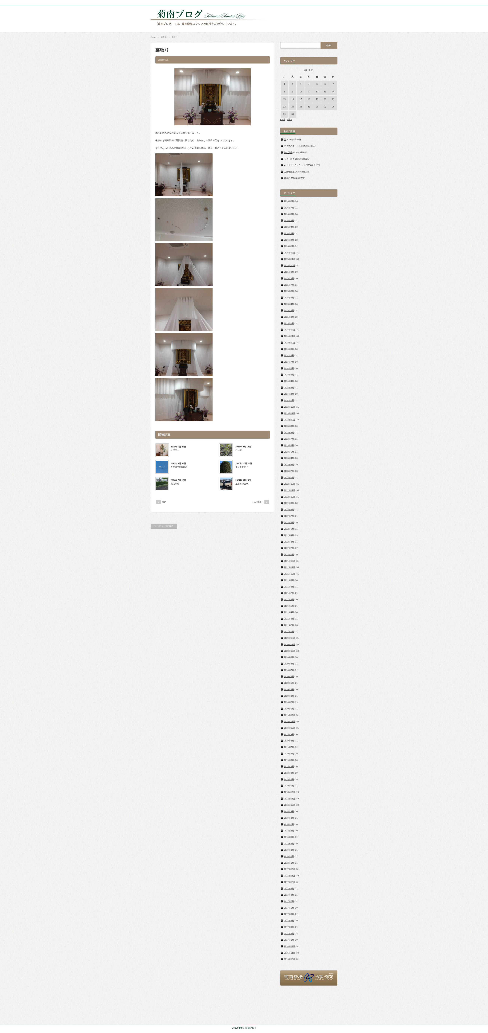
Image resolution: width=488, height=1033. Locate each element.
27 (325, 107)
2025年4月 (289, 304)
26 (317, 107)
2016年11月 (289, 953)
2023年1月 (289, 477)
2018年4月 (289, 843)
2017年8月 (289, 895)
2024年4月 (289, 381)
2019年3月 (289, 773)
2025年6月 (289, 291)
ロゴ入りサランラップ (294, 165)
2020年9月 (289, 657)
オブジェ (175, 450)
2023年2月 (289, 471)
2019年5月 (289, 760)
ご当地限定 (289, 172)
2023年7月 (289, 439)
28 (333, 107)
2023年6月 (289, 445)
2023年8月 (289, 432)
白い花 (238, 450)
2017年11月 (289, 875)
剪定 (164, 502)
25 (309, 107)
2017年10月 (289, 882)
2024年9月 (289, 349)
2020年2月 (289, 702)
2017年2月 (289, 933)
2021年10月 (289, 574)
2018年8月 (289, 818)
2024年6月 (289, 368)
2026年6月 (289, 214)
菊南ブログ (251, 1028)
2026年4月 (289, 227)
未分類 (164, 37)
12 (317, 92)
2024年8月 (289, 355)
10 (300, 92)
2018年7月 (289, 824)
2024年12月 (289, 330)
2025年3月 (289, 310)
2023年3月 (289, 464)
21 (333, 99)
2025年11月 (289, 259)
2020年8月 (289, 664)
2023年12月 (289, 407)
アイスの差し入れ (292, 146)
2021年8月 (289, 587)
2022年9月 (289, 503)
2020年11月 (289, 644)
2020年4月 (289, 689)
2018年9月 (289, 811)
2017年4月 (289, 920)
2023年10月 (289, 419)
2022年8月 (289, 509)
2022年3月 (289, 542)
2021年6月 (289, 599)
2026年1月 (289, 246)
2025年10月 (289, 265)
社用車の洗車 (241, 483)
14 (333, 92)
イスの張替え (257, 502)
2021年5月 (289, 606)
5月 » (289, 119)
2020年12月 (289, 638)
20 (325, 99)
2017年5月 (289, 914)
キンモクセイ (241, 467)
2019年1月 (289, 786)
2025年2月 (289, 317)
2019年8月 (289, 741)
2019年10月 (289, 728)
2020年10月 (289, 651)
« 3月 (282, 119)
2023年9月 (289, 426)
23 (292, 107)
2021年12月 (289, 561)
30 (292, 114)
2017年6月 (289, 908)
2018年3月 (289, 850)
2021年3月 (289, 619)
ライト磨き (289, 159)
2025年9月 (289, 272)
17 (300, 99)
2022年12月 (289, 484)
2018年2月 (289, 856)
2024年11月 (289, 336)
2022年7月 (289, 516)
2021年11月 (289, 567)
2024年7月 (289, 362)
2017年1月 (289, 940)
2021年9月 (289, 580)
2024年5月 (289, 374)
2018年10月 (289, 805)
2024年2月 (289, 394)
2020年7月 (289, 670)
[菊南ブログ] (211, 27)
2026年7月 (289, 208)
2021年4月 (289, 612)
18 (309, 99)
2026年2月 (289, 240)
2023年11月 (289, 413)
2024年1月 (289, 400)
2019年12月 (289, 715)
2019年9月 (289, 734)
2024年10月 (289, 342)
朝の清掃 (288, 152)
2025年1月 (289, 323)
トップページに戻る (163, 526)
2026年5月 (289, 220)
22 (284, 107)
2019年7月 (289, 747)
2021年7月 (289, 593)
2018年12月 (289, 792)
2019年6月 (289, 754)
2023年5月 (289, 452)
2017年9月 (289, 888)
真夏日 (287, 178)
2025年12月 (289, 253)
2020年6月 (289, 676)
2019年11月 (289, 721)
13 (325, 92)
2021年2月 (289, 625)
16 (292, 99)
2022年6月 (289, 522)
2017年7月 (289, 901)
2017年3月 (289, 927)
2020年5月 (289, 683)
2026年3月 (289, 233)
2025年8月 (289, 278)
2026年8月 (289, 201)
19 (317, 99)
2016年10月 (289, 959)
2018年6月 (289, 830)
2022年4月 (289, 535)
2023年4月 (289, 458)
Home (153, 37)
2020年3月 (289, 696)
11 (309, 92)
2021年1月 (289, 631)
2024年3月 (289, 387)
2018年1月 (289, 863)
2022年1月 (289, 554)
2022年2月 (289, 548)
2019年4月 (289, 766)
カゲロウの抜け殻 (179, 467)
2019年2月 (289, 779)
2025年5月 (289, 298)
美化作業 (175, 483)
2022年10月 (289, 497)
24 (300, 107)
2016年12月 (289, 946)
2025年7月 (289, 285)
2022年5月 (289, 529)
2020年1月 (289, 709)
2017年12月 (289, 869)
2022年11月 (289, 490)
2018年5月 (289, 837)
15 (284, 99)
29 (284, 114)
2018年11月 (289, 798)
